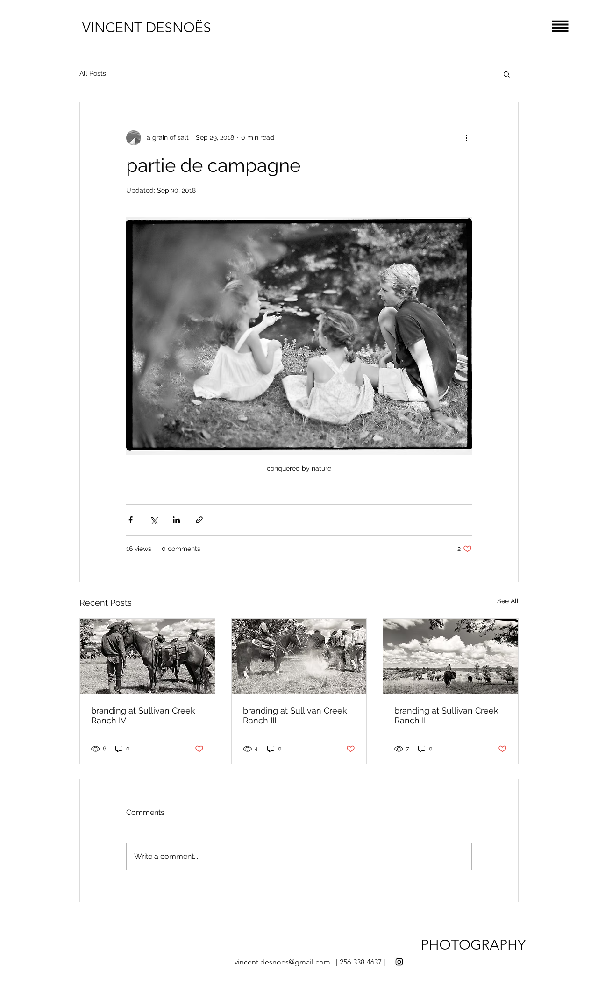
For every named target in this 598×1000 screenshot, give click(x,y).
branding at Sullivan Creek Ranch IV (143, 715)
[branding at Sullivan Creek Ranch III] (299, 656)
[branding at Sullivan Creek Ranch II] (450, 656)
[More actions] (466, 137)
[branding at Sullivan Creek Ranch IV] (147, 656)
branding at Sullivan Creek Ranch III (295, 715)
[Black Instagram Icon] (399, 962)
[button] (560, 26)
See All (508, 601)
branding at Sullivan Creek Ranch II (446, 715)
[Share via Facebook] (130, 519)
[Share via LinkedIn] (176, 519)
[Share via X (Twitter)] (153, 519)
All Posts (92, 73)
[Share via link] (199, 519)
